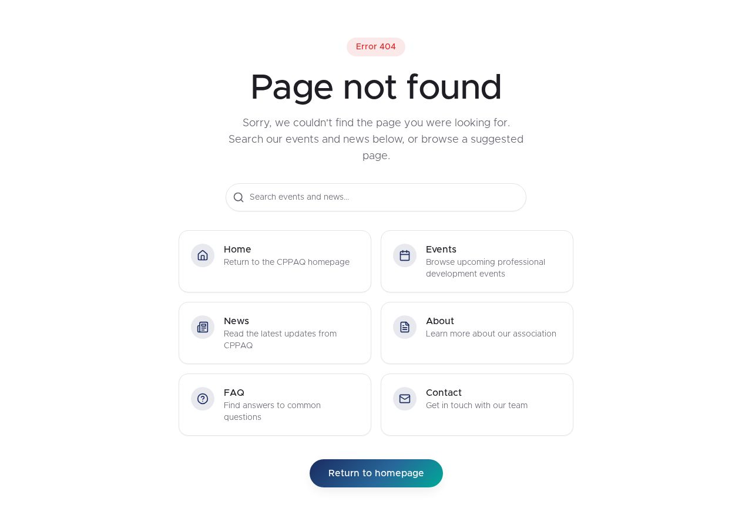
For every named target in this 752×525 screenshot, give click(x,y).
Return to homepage (376, 473)
